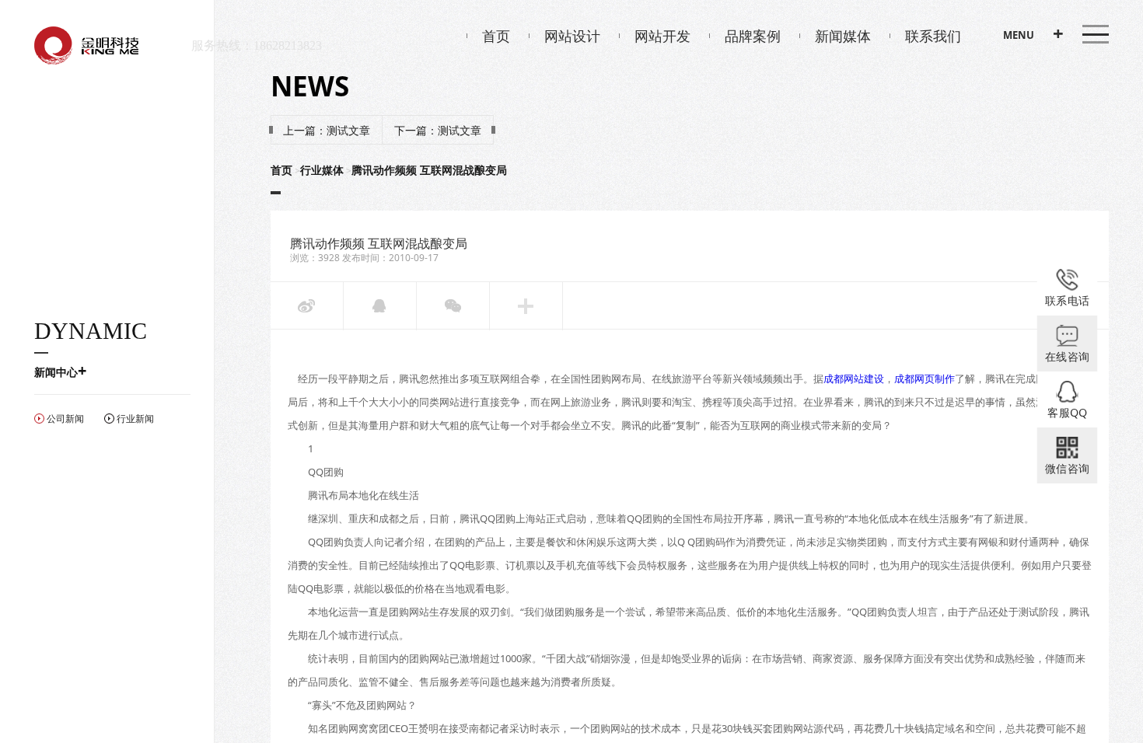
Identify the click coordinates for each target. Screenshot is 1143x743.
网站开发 (662, 35)
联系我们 (933, 35)
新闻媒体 (843, 35)
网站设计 (572, 35)
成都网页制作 (924, 378)
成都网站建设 (853, 378)
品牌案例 (753, 35)
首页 (496, 35)
